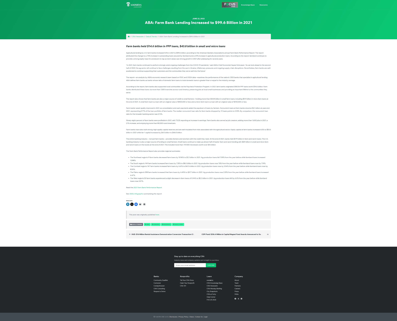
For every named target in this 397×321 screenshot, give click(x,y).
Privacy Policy (183, 317)
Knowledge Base (248, 5)
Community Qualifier (161, 280)
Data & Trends (151, 36)
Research (167, 224)
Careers (237, 289)
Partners (238, 286)
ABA (148, 224)
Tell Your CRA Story (187, 280)
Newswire (264, 5)
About (237, 280)
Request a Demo (160, 291)
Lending (156, 224)
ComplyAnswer (159, 286)
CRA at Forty (211, 294)
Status (192, 317)
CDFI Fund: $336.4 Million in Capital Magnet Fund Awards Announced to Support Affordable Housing (241, 234)
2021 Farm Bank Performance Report (147, 187)
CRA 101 (183, 286)
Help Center (211, 297)
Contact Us (199, 317)
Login (206, 317)
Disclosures (173, 317)
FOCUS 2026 (211, 300)
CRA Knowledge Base (214, 283)
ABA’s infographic (136, 194)
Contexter (157, 283)
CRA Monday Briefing (214, 289)
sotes (210, 280)
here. (158, 215)
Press (237, 291)
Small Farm (179, 224)
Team (237, 283)
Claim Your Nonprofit (187, 283)
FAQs (237, 294)
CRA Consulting (159, 289)
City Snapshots (212, 291)
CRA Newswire (137, 36)
